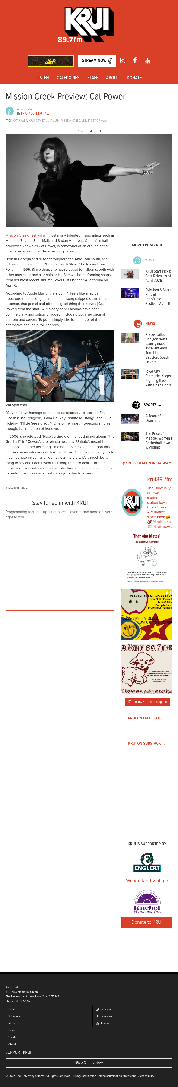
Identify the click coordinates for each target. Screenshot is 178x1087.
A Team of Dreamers (153, 418)
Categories (68, 78)
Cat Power (20, 121)
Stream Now (95, 61)
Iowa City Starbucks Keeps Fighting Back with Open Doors (159, 378)
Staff (92, 78)
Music (12, 1023)
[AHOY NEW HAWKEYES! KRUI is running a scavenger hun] (146, 559)
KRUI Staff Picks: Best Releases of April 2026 (158, 276)
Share (82, 131)
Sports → (153, 405)
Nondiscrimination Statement (117, 1076)
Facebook (105, 1016)
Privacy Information (84, 1076)
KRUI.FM (54, 121)
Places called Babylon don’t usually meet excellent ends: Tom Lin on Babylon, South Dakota (157, 348)
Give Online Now (89, 1062)
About (112, 78)
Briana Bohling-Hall (35, 114)
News (12, 1030)
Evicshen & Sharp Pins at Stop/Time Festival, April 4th (159, 297)
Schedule (14, 1016)
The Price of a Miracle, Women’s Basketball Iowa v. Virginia (159, 440)
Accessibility (146, 1076)
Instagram (105, 1009)
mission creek (70, 121)
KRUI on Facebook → (147, 718)
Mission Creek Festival (24, 235)
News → (152, 323)
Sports (12, 1037)
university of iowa (94, 121)
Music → (153, 260)
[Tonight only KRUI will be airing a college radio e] (146, 669)
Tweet (97, 131)
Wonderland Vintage (147, 881)
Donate (134, 78)
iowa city (35, 121)
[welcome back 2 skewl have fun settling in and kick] (146, 614)
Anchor (105, 1023)
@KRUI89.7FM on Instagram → (147, 466)
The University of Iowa (30, 1076)
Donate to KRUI (146, 922)
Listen (42, 78)
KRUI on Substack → (147, 743)
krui (45, 121)
